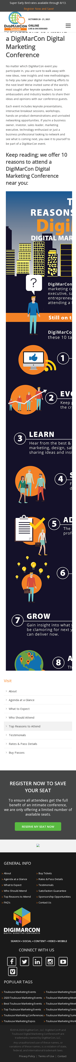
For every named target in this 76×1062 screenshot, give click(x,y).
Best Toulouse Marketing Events (23, 1003)
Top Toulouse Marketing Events (22, 1009)
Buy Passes (17, 752)
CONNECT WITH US (36, 950)
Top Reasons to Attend (24, 726)
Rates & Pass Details (23, 744)
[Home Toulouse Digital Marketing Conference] (15, 22)
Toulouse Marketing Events (20, 992)
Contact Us (45, 902)
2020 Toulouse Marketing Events (23, 997)
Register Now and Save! (39, 9)
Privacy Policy (27, 1056)
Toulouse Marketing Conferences (23, 1015)
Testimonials (17, 735)
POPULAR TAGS (18, 981)
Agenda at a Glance (21, 700)
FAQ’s (7, 902)
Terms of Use (46, 1056)
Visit (8, 680)
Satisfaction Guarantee (52, 891)
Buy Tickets (45, 873)
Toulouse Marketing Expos (19, 1021)
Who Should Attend (21, 717)
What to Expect (19, 709)
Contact (61, 1056)
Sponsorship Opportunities (55, 896)
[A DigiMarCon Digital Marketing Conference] (22, 933)
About (13, 691)
